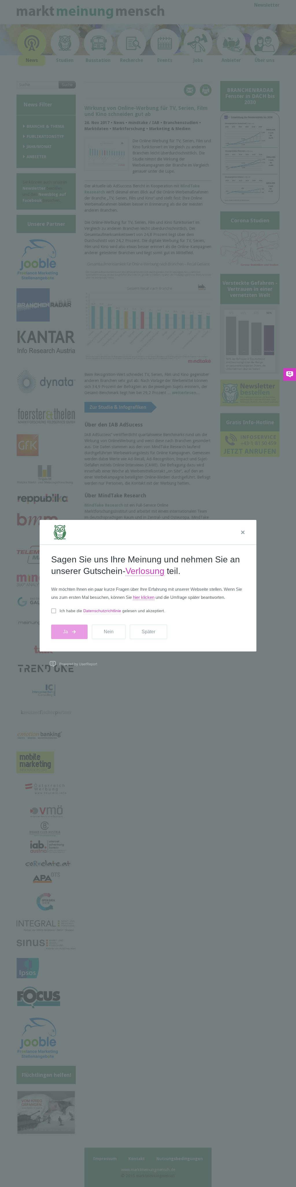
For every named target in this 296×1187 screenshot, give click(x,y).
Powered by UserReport (78, 663)
